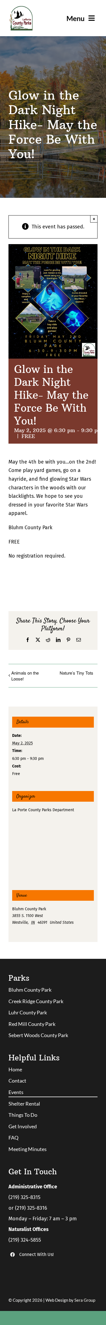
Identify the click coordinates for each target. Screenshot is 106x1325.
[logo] (21, 8)
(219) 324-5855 (24, 1240)
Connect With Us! (36, 1254)
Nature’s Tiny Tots (76, 673)
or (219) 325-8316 (27, 1208)
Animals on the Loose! (25, 676)
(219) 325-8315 (24, 1197)
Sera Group (84, 1300)
